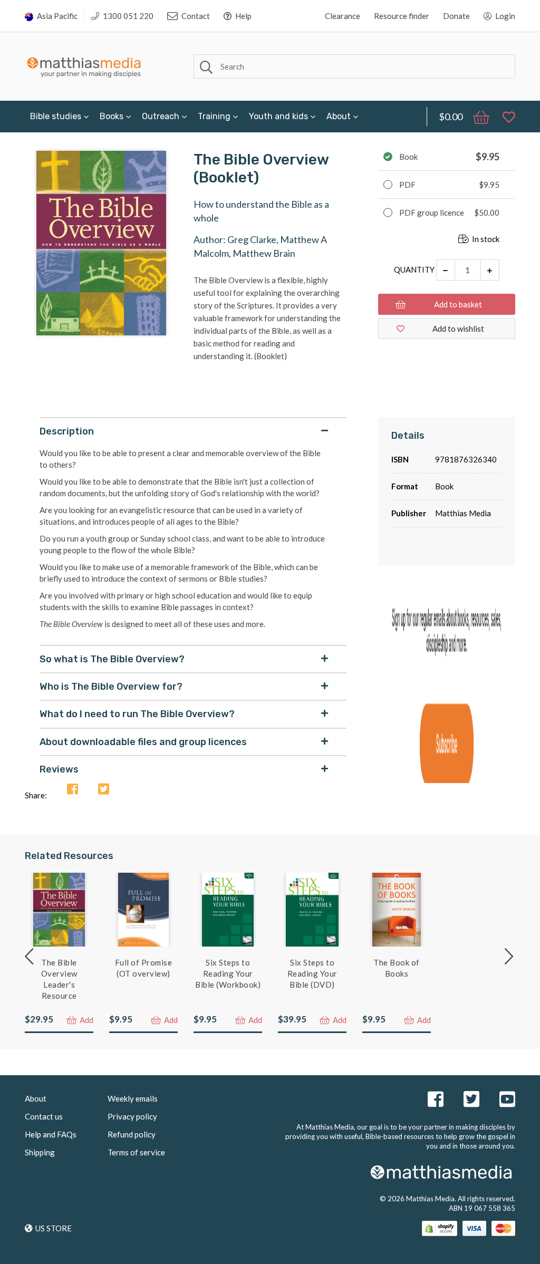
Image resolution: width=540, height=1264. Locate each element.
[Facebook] (72, 790)
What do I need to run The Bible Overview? (137, 714)
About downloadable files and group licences (143, 742)
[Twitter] (103, 790)
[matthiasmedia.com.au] (84, 65)
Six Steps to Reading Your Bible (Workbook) (228, 973)
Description (67, 431)
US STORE (53, 1228)
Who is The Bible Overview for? (111, 686)
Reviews (59, 769)
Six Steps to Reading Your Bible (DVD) (312, 973)
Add (85, 1020)
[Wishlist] (503, 116)
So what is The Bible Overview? (112, 659)
